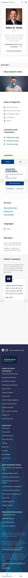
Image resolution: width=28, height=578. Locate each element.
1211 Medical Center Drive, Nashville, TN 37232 (13, 564)
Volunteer (5, 450)
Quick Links (5, 65)
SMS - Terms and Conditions (10, 411)
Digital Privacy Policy (7, 407)
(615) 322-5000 (6, 568)
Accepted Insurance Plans (9, 377)
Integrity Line (6, 415)
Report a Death (6, 389)
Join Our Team (6, 458)
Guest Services (6, 396)
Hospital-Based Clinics (8, 501)
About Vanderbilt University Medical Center (12, 468)
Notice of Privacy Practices (9, 404)
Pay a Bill (4, 443)
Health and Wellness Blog (16, 350)
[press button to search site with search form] (22, 2)
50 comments (14, 46)
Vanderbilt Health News (8, 515)
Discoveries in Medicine (8, 526)
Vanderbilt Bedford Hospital (10, 473)
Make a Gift (5, 447)
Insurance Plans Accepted (14, 51)
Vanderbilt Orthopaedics (11, 170)
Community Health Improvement (11, 490)
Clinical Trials (5, 498)
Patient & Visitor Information (10, 374)
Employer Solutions (7, 505)
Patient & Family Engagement (10, 400)
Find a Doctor (5, 428)
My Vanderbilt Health (8, 522)
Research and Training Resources (11, 494)
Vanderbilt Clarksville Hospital (10, 477)
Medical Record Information (10, 385)
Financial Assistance (7, 392)
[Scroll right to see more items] (25, 180)
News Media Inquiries (8, 518)
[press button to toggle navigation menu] (26, 2)
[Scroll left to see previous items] (2, 180)
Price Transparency (7, 418)
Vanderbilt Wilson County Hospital (11, 486)
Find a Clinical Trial (7, 439)
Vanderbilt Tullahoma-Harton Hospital (10, 482)
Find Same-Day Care (7, 435)
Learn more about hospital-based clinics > (12, 548)
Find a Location (6, 432)
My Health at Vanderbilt (8, 381)
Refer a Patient (6, 454)
